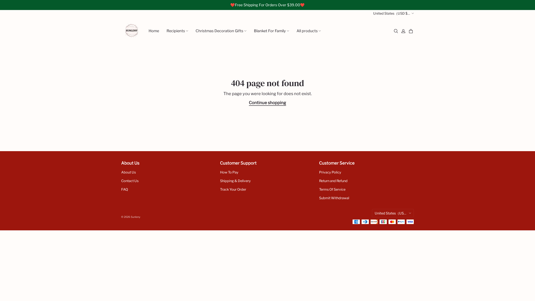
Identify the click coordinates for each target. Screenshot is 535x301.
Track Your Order (233, 189)
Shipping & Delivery (235, 181)
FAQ (124, 189)
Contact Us (130, 181)
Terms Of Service (332, 189)
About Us (128, 172)
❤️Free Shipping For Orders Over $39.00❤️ (267, 5)
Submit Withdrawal (334, 198)
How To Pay (229, 172)
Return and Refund (333, 181)
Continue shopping (267, 102)
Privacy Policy (330, 172)
